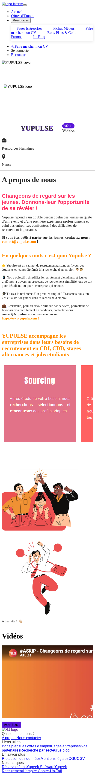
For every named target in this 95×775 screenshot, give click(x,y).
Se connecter (20, 50)
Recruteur (18, 55)
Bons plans (11, 746)
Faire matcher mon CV (31, 46)
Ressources (21, 20)
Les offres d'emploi (35, 746)
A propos (9, 738)
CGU (72, 758)
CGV (81, 758)
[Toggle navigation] (25, 5)
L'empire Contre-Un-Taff (42, 771)
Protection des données (21, 758)
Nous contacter (28, 738)
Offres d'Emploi (22, 16)
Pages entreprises (66, 746)
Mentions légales (54, 758)
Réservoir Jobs (14, 767)
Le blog (63, 750)
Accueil (16, 12)
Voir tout (11, 724)
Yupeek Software (40, 767)
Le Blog (39, 37)
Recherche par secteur (38, 750)
